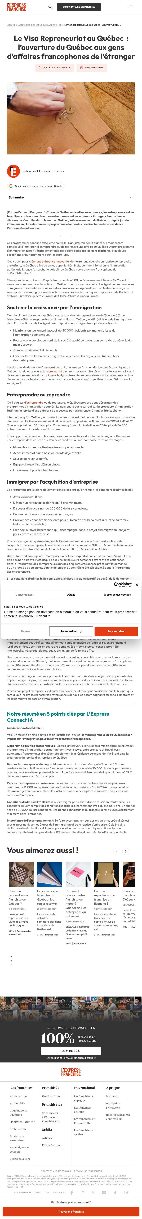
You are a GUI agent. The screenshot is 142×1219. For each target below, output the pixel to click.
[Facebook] (72, 1192)
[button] (50, 7)
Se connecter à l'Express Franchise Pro (50, 1117)
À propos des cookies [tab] (117, 594)
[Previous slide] (116, 851)
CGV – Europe (59, 1192)
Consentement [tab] (24, 594)
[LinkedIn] (82, 1192)
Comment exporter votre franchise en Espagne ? (104, 897)
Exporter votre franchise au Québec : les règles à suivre (47, 897)
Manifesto (112, 1096)
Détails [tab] (71, 594)
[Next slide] (125, 851)
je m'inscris (71, 1051)
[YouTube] (104, 1192)
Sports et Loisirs (20, 1159)
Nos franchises (51, 1096)
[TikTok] (115, 1192)
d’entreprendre (33, 402)
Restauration (18, 1129)
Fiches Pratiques (52, 1145)
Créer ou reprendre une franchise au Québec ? (18, 897)
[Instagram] (126, 1192)
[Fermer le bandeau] (137, 585)
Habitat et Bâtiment (22, 1122)
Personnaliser (69, 631)
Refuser (26, 631)
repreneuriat (54, 371)
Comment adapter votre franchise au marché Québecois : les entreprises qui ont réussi (76, 903)
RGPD (38, 1192)
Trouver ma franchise (71, 1211)
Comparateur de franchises (79, 7)
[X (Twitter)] (93, 1192)
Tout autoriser (116, 631)
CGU (47, 1192)
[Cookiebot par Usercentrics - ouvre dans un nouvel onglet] (116, 585)
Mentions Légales (22, 1192)
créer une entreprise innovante (49, 261)
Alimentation (18, 1096)
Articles (47, 1138)
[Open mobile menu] (131, 7)
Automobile (17, 1103)
